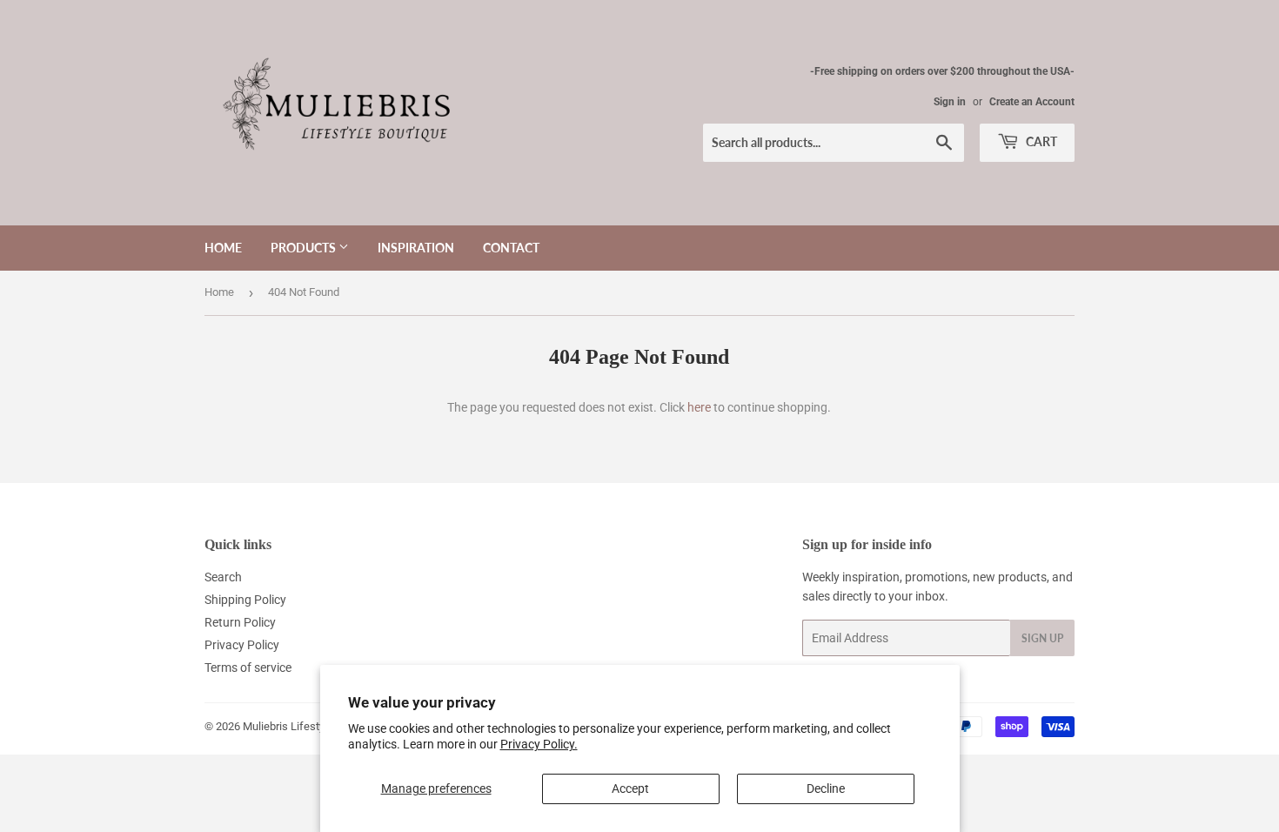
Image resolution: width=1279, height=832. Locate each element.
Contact (511, 247)
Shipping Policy (245, 600)
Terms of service (247, 667)
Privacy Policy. (539, 744)
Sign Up (1042, 638)
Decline (826, 788)
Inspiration (416, 247)
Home (223, 247)
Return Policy (240, 622)
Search (223, 577)
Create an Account (1032, 102)
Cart (1040, 141)
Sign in (950, 102)
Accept (630, 788)
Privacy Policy (241, 645)
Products (304, 247)
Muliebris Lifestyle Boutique (311, 726)
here (699, 407)
